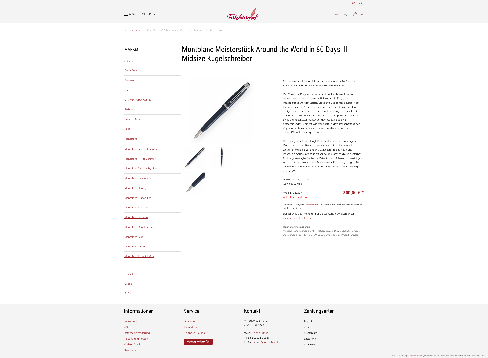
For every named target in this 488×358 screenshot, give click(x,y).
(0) (362, 14)
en (354, 3)
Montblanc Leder (134, 237)
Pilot (127, 129)
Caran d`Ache (132, 119)
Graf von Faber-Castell (137, 100)
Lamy (127, 90)
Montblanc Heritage (136, 188)
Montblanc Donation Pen (139, 227)
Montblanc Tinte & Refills (139, 256)
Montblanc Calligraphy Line (140, 168)
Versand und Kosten (136, 338)
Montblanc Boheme (136, 217)
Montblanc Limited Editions (140, 149)
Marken (198, 30)
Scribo (128, 284)
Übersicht (134, 30)
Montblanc (216, 30)
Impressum (130, 321)
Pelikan (128, 109)
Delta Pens (130, 70)
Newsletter (130, 350)
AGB (126, 327)
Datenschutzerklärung (137, 333)
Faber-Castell (132, 274)
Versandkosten (311, 204)
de (360, 3)
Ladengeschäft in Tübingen (299, 218)
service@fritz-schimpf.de (267, 342)
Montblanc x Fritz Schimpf (139, 159)
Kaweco (129, 80)
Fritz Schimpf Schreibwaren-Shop (167, 30)
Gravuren (189, 321)
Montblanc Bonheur (136, 207)
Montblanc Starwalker (137, 198)
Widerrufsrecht (133, 344)
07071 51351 (262, 333)
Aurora (128, 60)
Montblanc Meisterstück (138, 178)
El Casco (129, 293)
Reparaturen (191, 327)
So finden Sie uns (194, 333)
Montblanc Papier (134, 246)
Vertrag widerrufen (198, 341)
